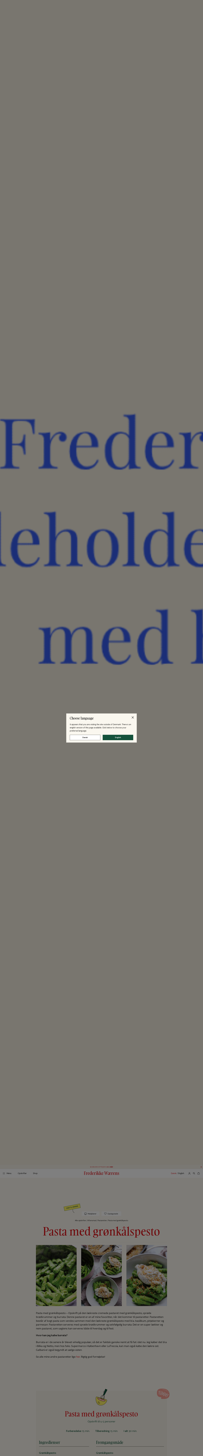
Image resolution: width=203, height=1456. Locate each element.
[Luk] (132, 717)
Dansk (85, 737)
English (118, 737)
